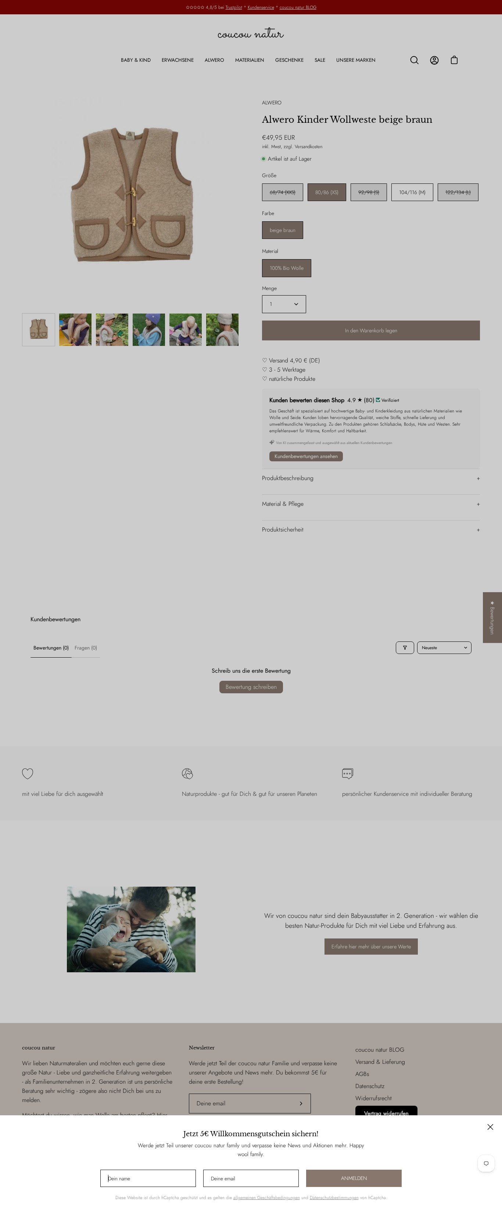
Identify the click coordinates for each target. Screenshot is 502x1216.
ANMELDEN (354, 1178)
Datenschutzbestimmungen (334, 1197)
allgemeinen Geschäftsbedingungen (266, 1197)
